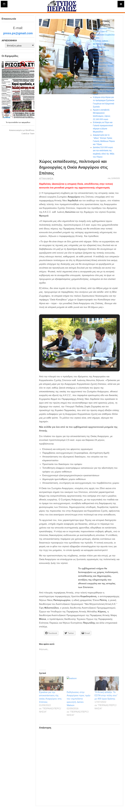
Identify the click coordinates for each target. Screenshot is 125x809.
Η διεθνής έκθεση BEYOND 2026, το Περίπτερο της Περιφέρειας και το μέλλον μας (101, 47)
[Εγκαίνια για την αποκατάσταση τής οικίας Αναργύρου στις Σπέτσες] (51, 683)
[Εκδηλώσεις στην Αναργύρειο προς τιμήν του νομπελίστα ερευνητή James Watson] (79, 683)
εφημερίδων (26, 122)
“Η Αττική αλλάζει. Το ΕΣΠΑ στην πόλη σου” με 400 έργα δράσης (106, 695)
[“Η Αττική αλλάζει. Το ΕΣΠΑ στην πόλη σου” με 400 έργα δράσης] (107, 683)
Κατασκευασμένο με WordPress (21, 130)
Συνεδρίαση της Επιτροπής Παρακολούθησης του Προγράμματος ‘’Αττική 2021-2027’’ (103, 63)
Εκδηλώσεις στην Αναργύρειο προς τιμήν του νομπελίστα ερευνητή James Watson (78, 698)
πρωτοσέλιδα (13, 122)
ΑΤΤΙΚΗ (43, 178)
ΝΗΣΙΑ (50, 178)
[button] (72, 359)
